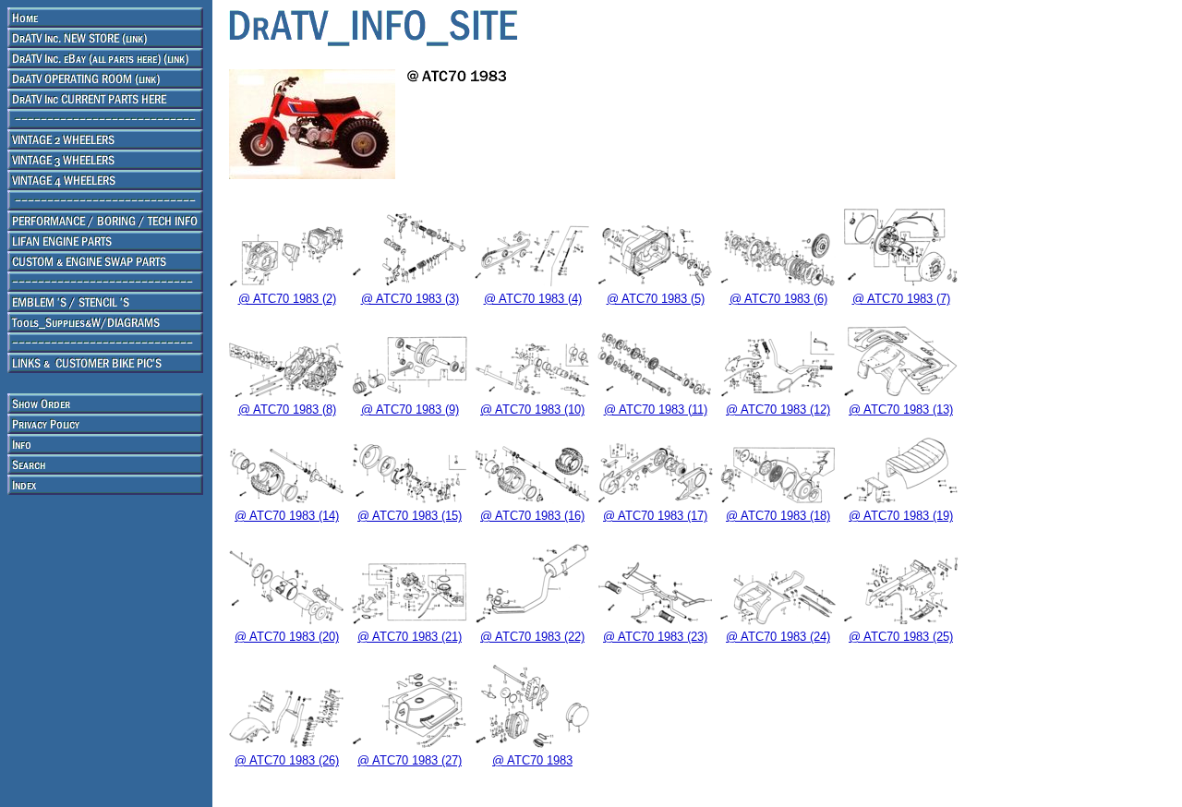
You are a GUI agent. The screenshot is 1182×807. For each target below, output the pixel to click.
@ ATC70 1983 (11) (655, 409)
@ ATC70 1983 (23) (655, 637)
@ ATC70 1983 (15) (409, 516)
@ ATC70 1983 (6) (778, 299)
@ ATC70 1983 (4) (533, 299)
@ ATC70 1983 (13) (901, 409)
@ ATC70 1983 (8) (287, 409)
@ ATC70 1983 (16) (532, 516)
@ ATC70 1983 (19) (901, 516)
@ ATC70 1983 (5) (656, 299)
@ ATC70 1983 (532, 760)
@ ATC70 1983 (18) (778, 516)
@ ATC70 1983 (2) (287, 299)
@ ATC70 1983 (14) (287, 516)
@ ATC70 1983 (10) (532, 409)
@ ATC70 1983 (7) (901, 299)
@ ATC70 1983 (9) (410, 409)
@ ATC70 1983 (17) (655, 516)
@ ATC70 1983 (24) (778, 637)
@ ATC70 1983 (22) (532, 637)
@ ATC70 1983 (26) (287, 760)
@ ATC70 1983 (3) (410, 299)
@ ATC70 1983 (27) (409, 760)
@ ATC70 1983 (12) (778, 409)
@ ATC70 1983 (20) (287, 637)
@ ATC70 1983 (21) (409, 637)
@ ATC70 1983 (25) (901, 637)
